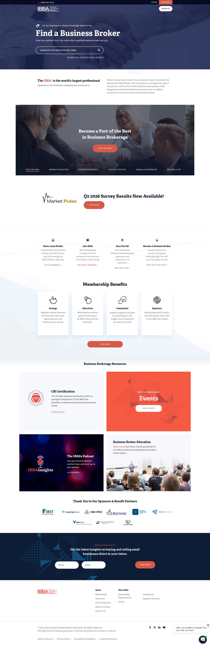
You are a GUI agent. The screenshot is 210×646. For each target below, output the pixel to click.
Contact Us (100, 611)
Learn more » (58, 412)
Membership (101, 594)
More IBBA (123, 590)
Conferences (148, 594)
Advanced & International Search (85, 57)
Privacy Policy (63, 639)
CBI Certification (103, 602)
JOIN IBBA (166, 2)
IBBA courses (119, 446)
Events (121, 601)
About (98, 590)
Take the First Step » (156, 265)
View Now (94, 205)
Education (100, 598)
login (154, 2)
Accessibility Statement (85, 639)
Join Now (105, 344)
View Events (148, 408)
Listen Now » (73, 472)
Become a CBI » (122, 268)
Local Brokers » (53, 265)
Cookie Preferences (108, 639)
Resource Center (102, 607)
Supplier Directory (151, 598)
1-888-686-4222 (47, 2)
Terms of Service (45, 639)
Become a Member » (88, 265)
